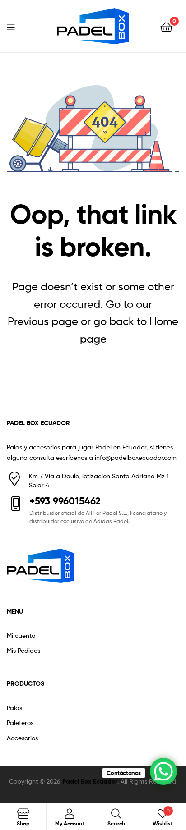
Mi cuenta (21, 635)
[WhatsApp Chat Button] (163, 771)
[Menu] (16, 26)
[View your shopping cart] (166, 26)
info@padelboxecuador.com (136, 457)
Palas (14, 707)
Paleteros (20, 722)
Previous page (43, 321)
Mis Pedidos (23, 650)
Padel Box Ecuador (89, 781)
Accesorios (22, 738)
